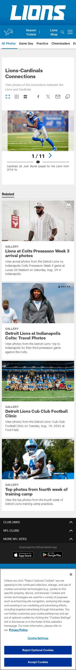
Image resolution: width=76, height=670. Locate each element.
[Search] (62, 32)
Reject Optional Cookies (38, 650)
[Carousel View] (8, 96)
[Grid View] (16, 96)
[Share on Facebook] (38, 98)
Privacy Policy (18, 630)
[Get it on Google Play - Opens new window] (52, 557)
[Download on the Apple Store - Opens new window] (23, 555)
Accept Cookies (38, 662)
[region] (38, 619)
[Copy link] (67, 96)
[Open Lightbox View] (38, 143)
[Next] (50, 155)
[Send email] (58, 98)
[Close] (71, 574)
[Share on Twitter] (48, 98)
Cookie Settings (38, 638)
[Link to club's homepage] (8, 30)
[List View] (25, 96)
